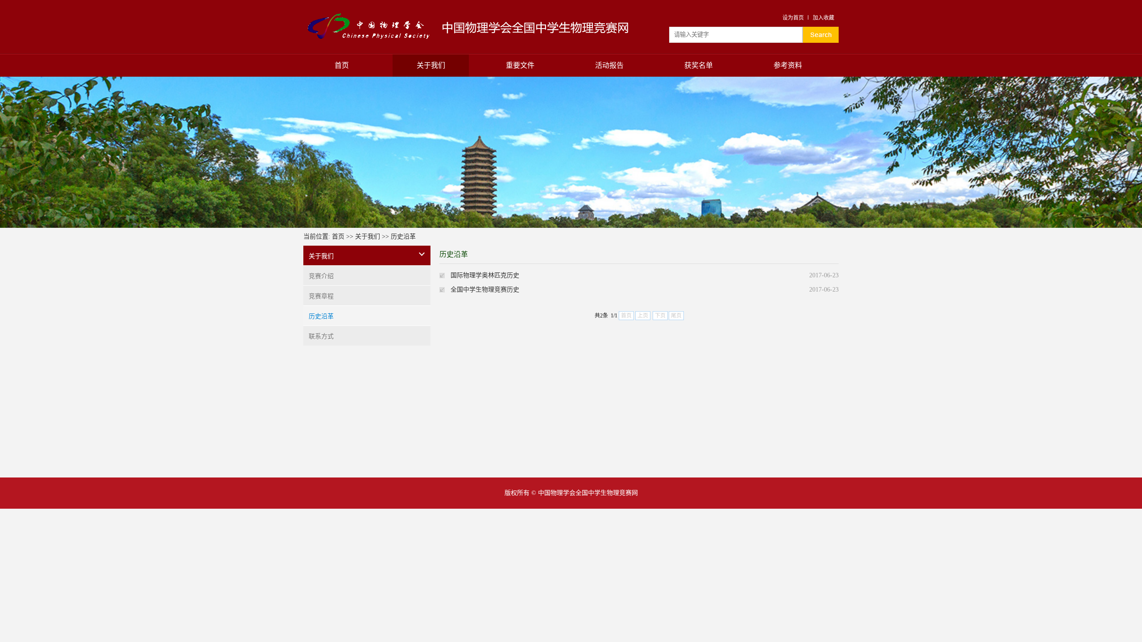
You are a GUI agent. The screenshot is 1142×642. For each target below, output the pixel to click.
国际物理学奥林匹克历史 (485, 275)
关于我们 (431, 65)
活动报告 (609, 65)
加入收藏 (823, 18)
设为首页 (793, 18)
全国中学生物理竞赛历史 (485, 289)
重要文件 (520, 65)
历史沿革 (403, 236)
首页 (342, 65)
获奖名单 (698, 65)
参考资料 (788, 65)
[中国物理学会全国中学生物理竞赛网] (369, 14)
